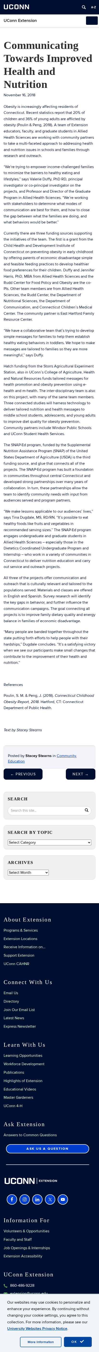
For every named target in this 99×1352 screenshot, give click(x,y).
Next (81, 774)
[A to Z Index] (93, 7)
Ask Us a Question (47, 1149)
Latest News (14, 1018)
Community (66, 755)
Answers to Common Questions (30, 1135)
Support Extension (19, 955)
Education (16, 761)
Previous (23, 774)
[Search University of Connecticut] (84, 7)
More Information (41, 1342)
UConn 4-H (13, 1106)
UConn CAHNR (16, 963)
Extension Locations (20, 938)
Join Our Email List (19, 1009)
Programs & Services (21, 930)
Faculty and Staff (18, 1239)
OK (75, 1342)
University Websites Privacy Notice (37, 1328)
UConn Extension (20, 20)
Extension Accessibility (23, 1256)
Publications (14, 1072)
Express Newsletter (20, 1026)
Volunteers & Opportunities (26, 1231)
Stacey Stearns (38, 755)
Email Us (11, 993)
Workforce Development (24, 1064)
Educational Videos (20, 1089)
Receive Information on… (24, 947)
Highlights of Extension (23, 1080)
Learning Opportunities (23, 1055)
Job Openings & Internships (27, 1248)
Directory (11, 1001)
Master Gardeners (18, 1097)
